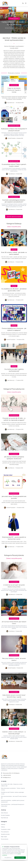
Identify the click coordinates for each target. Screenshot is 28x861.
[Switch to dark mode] (23, 3)
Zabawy (3, 827)
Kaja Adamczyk (4, 817)
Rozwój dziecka (14, 85)
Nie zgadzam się (8, 857)
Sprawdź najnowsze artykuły (14, 216)
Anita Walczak (4, 812)
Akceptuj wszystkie (20, 857)
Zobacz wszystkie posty (14, 226)
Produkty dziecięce (14, 18)
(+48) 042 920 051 (7, 775)
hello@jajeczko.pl (7, 777)
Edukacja (14, 249)
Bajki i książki (4, 836)
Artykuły (3, 781)
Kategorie (4, 821)
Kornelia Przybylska (5, 815)
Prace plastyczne (14, 415)
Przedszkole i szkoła (14, 125)
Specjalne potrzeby (14, 161)
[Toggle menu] (25, 3)
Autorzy (3, 810)
